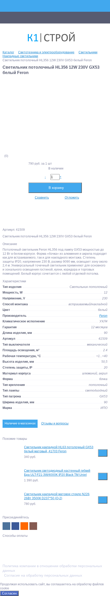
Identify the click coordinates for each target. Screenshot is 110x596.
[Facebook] (15, 526)
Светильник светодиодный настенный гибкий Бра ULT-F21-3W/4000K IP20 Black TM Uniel (57, 473)
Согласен (9, 593)
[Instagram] (33, 526)
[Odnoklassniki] (24, 526)
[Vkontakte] (6, 526)
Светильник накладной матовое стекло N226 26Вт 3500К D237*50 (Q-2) (57, 496)
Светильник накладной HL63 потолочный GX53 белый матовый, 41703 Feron (58, 449)
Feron (103, 316)
